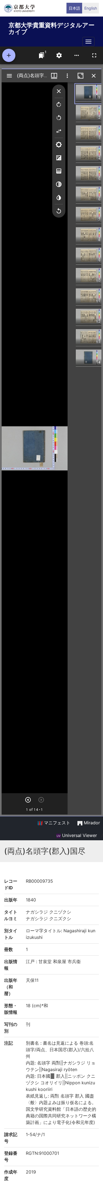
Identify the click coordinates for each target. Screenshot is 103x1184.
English (90, 8)
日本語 (74, 8)
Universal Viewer (79, 835)
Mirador (91, 822)
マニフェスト (56, 822)
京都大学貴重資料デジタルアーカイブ (51, 27)
